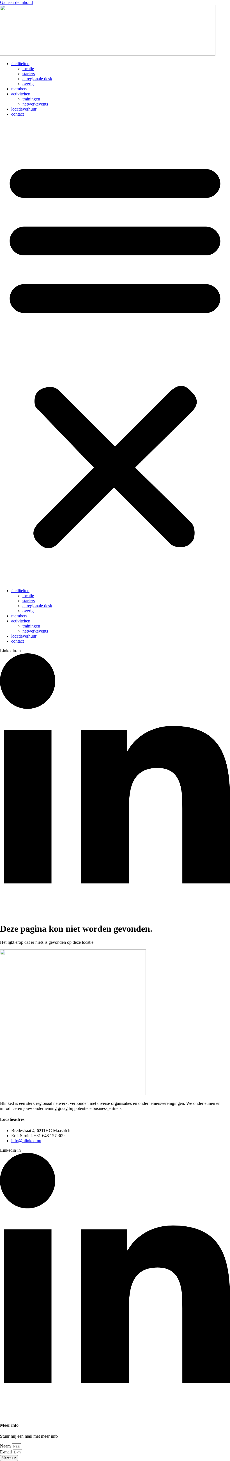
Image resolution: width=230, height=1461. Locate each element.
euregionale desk (37, 78)
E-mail (6, 1451)
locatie (28, 68)
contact (17, 114)
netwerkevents (35, 104)
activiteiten (20, 93)
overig (28, 83)
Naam (6, 1446)
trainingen (31, 99)
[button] (115, 352)
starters (28, 73)
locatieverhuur (23, 109)
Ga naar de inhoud (16, 2)
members (19, 88)
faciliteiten (20, 63)
